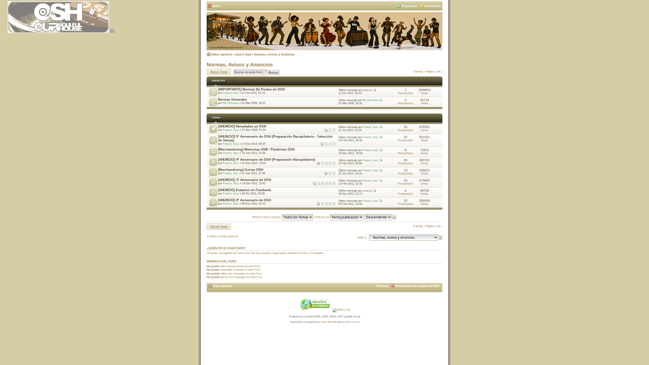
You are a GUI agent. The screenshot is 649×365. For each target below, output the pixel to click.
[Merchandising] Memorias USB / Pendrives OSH (256, 149)
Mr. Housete (231, 102)
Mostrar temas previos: (267, 216)
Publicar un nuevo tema (218, 72)
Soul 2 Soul (243, 54)
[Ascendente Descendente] (381, 216)
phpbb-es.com (351, 321)
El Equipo (382, 285)
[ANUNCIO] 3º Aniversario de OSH (244, 180)
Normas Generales (232, 99)
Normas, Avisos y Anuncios (274, 54)
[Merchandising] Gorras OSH (240, 170)
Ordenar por (322, 216)
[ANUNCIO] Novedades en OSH (242, 126)
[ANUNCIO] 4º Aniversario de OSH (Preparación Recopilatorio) (266, 159)
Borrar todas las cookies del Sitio (417, 285)
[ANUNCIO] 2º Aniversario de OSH (244, 200)
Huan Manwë (328, 321)
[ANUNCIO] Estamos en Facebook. (245, 190)
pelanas (367, 90)
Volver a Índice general (224, 236)
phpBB (308, 316)
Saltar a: (362, 237)
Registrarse (409, 6)
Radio (216, 6)
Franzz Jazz (231, 92)
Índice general (221, 54)
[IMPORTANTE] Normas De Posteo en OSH (251, 89)
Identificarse (432, 6)
